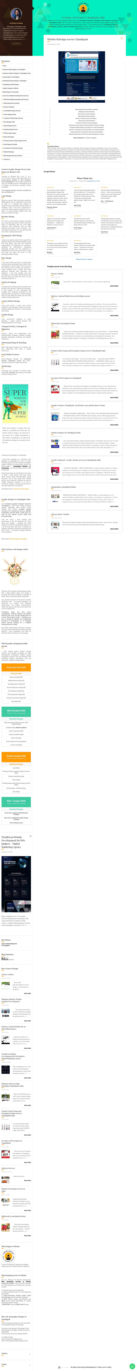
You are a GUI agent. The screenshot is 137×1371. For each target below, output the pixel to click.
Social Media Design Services (12, 110)
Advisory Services (8, 1168)
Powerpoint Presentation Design (13, 148)
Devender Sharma (16, 23)
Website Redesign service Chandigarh (67, 39)
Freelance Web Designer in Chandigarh (66, 378)
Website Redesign (9, 152)
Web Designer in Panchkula (11, 92)
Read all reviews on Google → (84, 259)
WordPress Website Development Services (16, 99)
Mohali (25, 466)
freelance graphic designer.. (18, 539)
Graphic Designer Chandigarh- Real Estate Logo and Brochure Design (78, 405)
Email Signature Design (10, 144)
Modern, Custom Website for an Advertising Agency (70, 296)
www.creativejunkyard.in (9, 944)
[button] (121, 39)
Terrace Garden (57, 273)
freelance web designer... (21, 489)
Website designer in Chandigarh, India (66, 433)
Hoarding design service (11, 129)
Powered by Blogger (64, 1367)
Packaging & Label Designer (11, 84)
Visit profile (16, 43)
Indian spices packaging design (63, 323)
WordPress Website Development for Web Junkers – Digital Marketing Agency (13, 842)
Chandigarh (17, 466)
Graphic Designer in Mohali (10, 88)
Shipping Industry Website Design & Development (11, 1000)
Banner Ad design (9, 137)
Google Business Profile (93, 181)
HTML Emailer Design (10, 133)
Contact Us (7, 159)
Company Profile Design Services (13, 118)
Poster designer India (10, 114)
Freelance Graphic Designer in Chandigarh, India (17, 73)
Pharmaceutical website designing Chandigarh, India (12, 1085)
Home (4, 66)
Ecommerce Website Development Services (16, 95)
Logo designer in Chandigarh (11, 77)
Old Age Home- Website (60, 514)
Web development (78, 138)
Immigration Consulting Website (63, 487)
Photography (5, 945)
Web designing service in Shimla (16, 1281)
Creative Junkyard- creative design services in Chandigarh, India (76, 460)
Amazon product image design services (15, 140)
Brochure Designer (9, 107)
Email (87, 29)
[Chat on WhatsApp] (132, 1366)
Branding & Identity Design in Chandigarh (15, 81)
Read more (114, 286)
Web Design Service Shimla (11, 103)
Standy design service (10, 125)
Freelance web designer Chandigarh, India (83, 17)
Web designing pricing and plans (13, 155)
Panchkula (5, 468)
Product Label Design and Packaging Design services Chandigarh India (78, 351)
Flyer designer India (9, 122)
